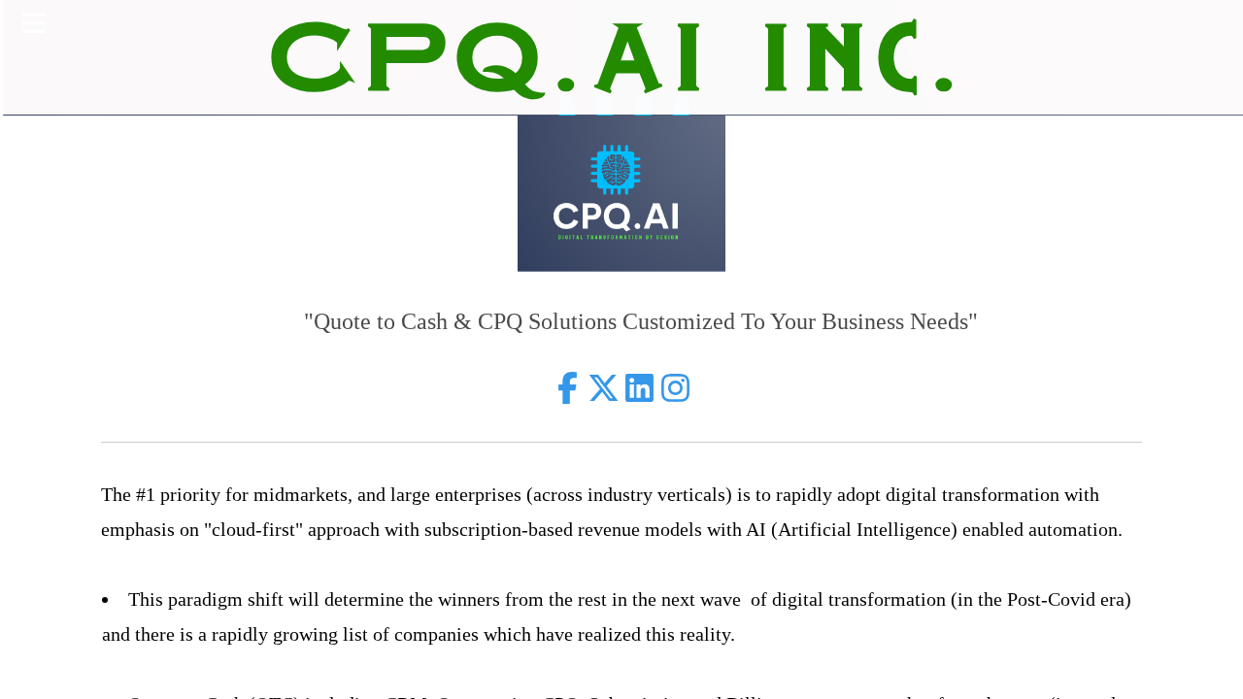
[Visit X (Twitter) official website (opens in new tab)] (604, 388)
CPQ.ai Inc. (621, 57)
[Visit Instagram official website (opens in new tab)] (675, 388)
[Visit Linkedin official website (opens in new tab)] (639, 388)
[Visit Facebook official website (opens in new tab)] (568, 388)
